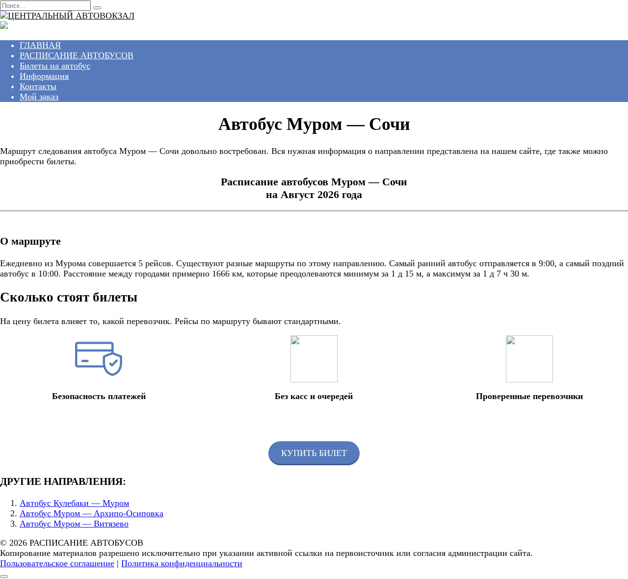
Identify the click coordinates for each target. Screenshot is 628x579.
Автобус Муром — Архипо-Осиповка (91, 513)
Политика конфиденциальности (181, 563)
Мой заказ (39, 96)
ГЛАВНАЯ (40, 45)
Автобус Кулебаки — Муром (74, 503)
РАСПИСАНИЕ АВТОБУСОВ (76, 55)
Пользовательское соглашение (57, 563)
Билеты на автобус (55, 66)
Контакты (38, 86)
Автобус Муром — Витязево (74, 524)
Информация (44, 76)
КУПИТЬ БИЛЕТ (314, 453)
